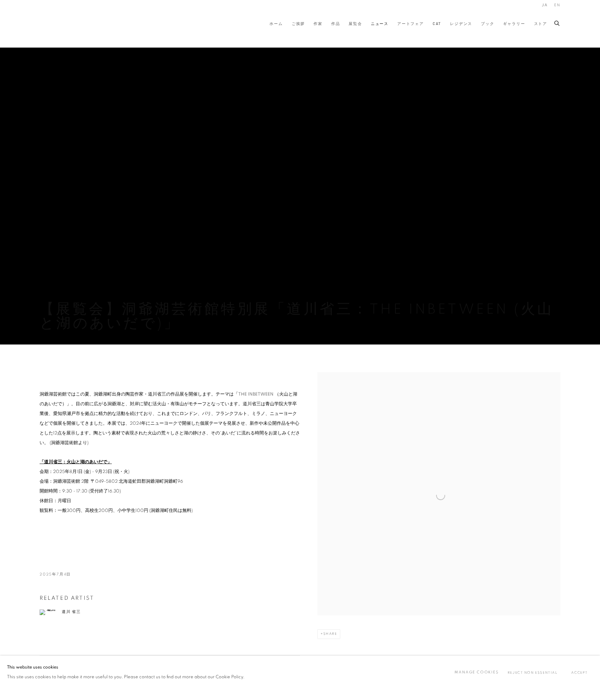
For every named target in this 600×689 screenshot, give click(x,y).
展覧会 (355, 23)
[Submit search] (557, 22)
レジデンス (461, 23)
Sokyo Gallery (53, 24)
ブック (487, 23)
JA (545, 5)
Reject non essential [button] (533, 672)
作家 (318, 23)
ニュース (380, 23)
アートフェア (410, 23)
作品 (335, 23)
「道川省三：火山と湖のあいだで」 (76, 462)
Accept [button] (579, 672)
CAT (437, 23)
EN (557, 5)
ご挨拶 (298, 23)
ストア (540, 23)
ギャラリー (514, 23)
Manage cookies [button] (476, 672)
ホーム (276, 23)
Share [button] (330, 634)
